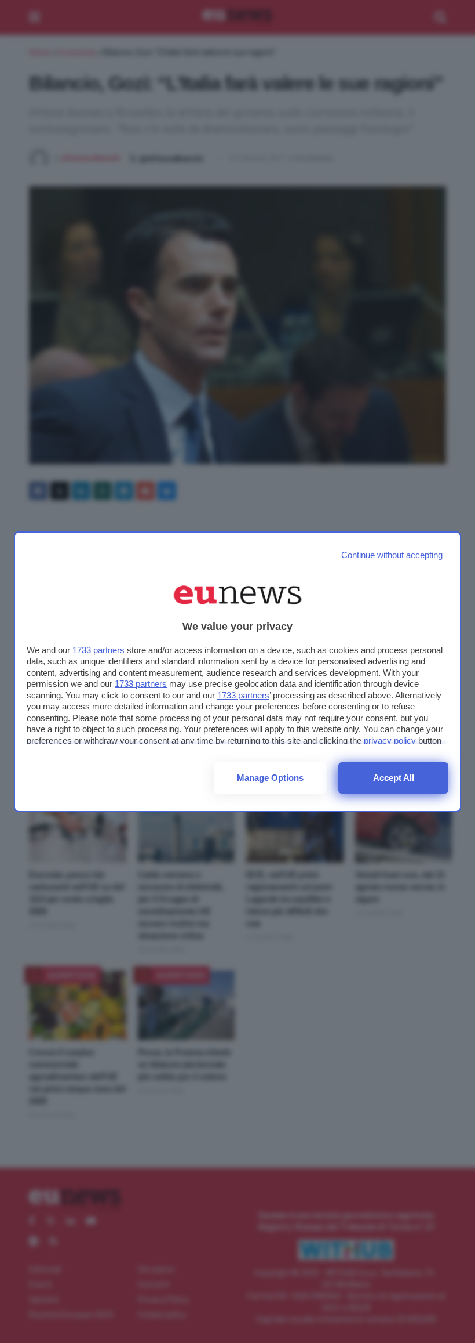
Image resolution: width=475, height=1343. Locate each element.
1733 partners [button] (98, 650)
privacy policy (390, 740)
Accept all (393, 778)
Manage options (270, 778)
